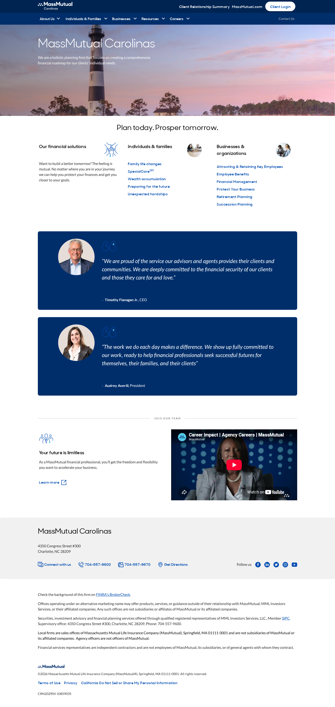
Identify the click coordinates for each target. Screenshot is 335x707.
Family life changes (145, 163)
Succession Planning (235, 204)
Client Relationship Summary (204, 6)
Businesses (121, 18)
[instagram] (285, 564)
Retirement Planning (235, 196)
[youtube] (294, 564)
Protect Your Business (236, 189)
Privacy (70, 682)
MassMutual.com (247, 6)
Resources (150, 18)
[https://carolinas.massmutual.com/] (60, 6)
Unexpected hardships (148, 193)
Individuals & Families (83, 18)
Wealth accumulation (147, 178)
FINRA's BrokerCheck (113, 594)
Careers (176, 18)
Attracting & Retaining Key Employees (250, 166)
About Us (47, 18)
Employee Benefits (233, 174)
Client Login (280, 6)
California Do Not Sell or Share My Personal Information (129, 682)
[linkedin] (267, 564)
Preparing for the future (149, 186)
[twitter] (276, 564)
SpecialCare (141, 171)
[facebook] (258, 564)
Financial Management (237, 181)
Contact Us (286, 19)
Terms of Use (49, 682)
